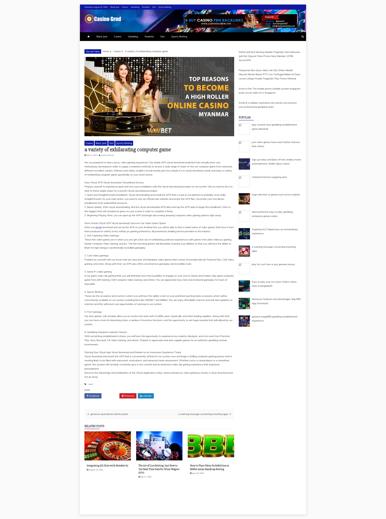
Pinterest (129, 395)
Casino (125, 7)
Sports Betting (164, 7)
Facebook (93, 395)
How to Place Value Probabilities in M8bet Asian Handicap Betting (209, 467)
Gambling (135, 7)
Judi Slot (243, 56)
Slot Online (279, 70)
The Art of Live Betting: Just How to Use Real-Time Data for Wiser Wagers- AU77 (159, 469)
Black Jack (114, 7)
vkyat (98, 227)
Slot (154, 7)
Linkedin (147, 395)
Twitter (111, 395)
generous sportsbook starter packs (109, 414)
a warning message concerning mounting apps (203, 414)
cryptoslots (264, 102)
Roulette (146, 7)
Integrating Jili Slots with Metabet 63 (107, 465)
